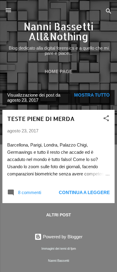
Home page (58, 71)
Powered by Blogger (62, 236)
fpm (73, 248)
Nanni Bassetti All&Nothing (58, 31)
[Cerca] (108, 12)
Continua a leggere (84, 192)
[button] (106, 119)
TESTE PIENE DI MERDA (41, 118)
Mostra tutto (92, 94)
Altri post (58, 214)
